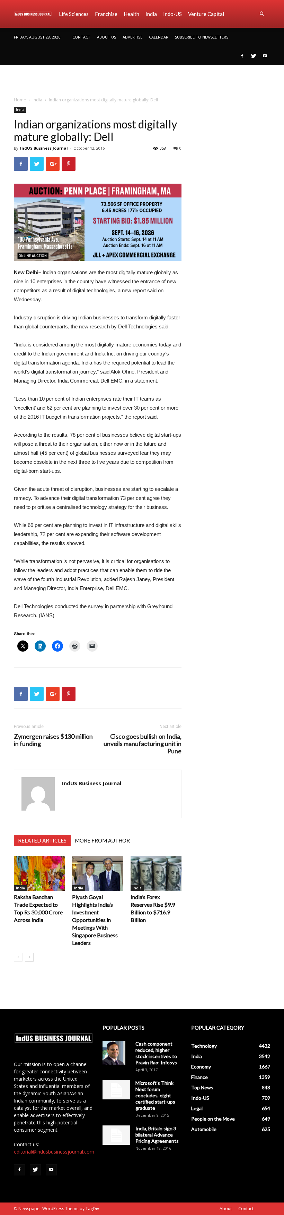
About (226, 1209)
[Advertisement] (142, 80)
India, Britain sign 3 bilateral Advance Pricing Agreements (157, 1134)
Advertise (132, 37)
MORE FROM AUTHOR (102, 840)
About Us (106, 37)
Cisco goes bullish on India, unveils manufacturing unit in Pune (142, 744)
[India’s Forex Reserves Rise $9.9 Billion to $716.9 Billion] (156, 873)
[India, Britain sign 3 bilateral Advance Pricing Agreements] (116, 1135)
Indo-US (172, 14)
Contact (81, 37)
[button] (262, 14)
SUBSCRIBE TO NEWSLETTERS (201, 37)
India (151, 14)
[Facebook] (242, 56)
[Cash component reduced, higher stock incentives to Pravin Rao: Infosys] (116, 1053)
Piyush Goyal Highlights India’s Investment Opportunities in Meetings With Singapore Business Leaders (95, 920)
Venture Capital (206, 14)
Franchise (106, 14)
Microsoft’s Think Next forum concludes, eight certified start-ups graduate (155, 1095)
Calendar (158, 37)
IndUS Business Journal (44, 148)
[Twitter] (253, 56)
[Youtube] (265, 56)
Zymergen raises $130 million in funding (53, 740)
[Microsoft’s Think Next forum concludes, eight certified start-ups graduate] (116, 1089)
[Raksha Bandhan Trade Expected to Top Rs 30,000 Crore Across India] (39, 873)
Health (131, 14)
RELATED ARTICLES (42, 840)
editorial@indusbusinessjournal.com (54, 1151)
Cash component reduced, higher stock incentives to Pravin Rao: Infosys (156, 1053)
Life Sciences (74, 14)
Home (20, 100)
